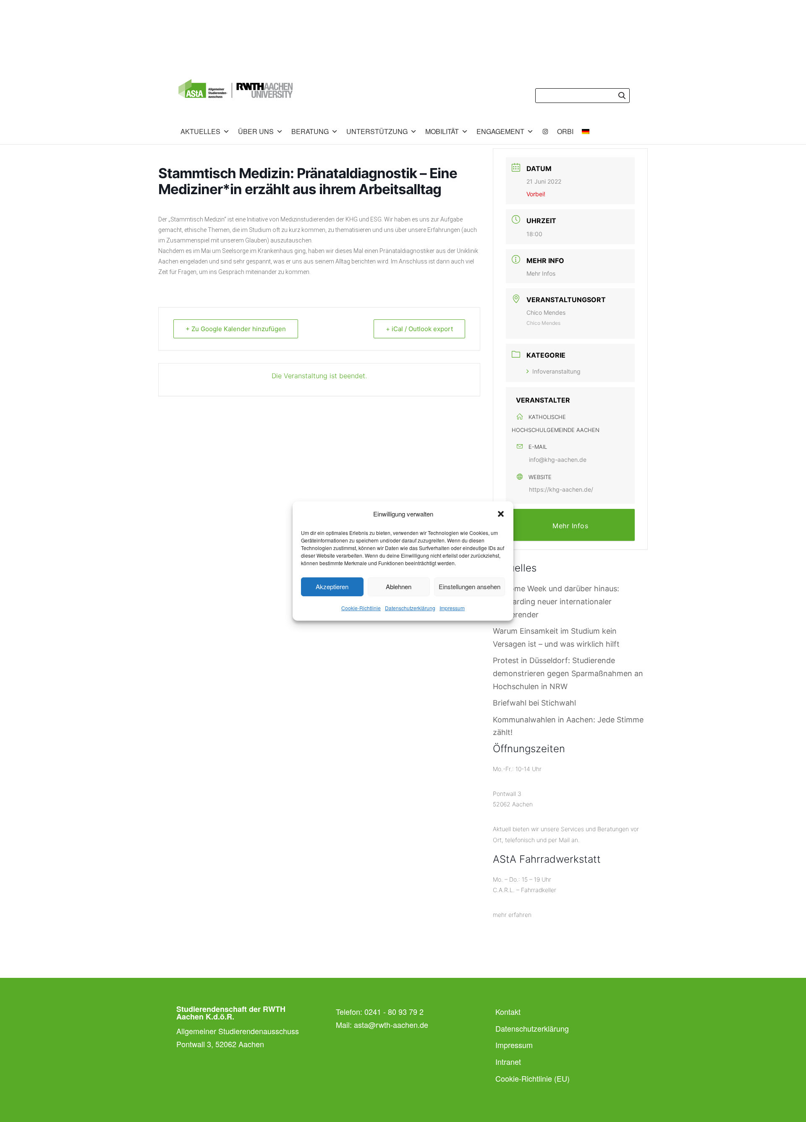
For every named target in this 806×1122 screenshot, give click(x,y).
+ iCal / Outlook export (419, 329)
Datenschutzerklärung (410, 607)
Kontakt (508, 1011)
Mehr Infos (540, 273)
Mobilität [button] (442, 131)
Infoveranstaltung (556, 371)
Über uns (256, 131)
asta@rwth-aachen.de (391, 1024)
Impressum (452, 607)
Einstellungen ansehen (469, 586)
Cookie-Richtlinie (361, 607)
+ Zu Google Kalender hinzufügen (236, 329)
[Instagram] (545, 131)
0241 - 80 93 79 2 (394, 1011)
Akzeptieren (332, 586)
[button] (501, 514)
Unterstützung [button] (377, 131)
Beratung (310, 131)
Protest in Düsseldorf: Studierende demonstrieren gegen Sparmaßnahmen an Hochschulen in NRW (568, 673)
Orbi (565, 131)
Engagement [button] (500, 131)
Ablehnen (398, 586)
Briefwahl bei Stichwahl (534, 702)
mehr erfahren (512, 914)
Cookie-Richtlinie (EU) (532, 1078)
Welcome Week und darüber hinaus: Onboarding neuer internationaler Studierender (556, 601)
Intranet (508, 1061)
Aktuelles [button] (200, 131)
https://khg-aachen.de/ (561, 489)
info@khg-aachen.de (557, 459)
